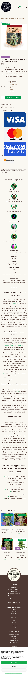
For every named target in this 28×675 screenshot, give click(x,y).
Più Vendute (14, 637)
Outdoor (23, 252)
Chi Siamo (14, 587)
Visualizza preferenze (14, 670)
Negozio (6, 18)
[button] (26, 648)
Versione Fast (14, 613)
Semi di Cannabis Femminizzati (18, 171)
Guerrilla (13, 252)
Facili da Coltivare (18, 169)
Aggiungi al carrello (13, 97)
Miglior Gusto (14, 639)
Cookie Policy (8, 673)
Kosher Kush (16, 303)
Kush (17, 392)
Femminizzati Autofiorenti (14, 608)
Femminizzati (14, 606)
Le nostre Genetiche (15, 589)
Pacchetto (3, 87)
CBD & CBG (14, 611)
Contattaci (14, 591)
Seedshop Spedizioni (15, 595)
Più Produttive (7, 171)
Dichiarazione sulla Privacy (16, 673)
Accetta (14, 663)
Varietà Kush (4, 172)
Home (2, 18)
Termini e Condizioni (15, 593)
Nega (14, 666)
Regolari (14, 610)
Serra (14, 254)
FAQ (15, 597)
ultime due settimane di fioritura (14, 346)
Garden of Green (10, 169)
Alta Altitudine (6, 252)
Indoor (18, 252)
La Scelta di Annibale (14, 635)
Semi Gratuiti (14, 599)
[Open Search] (22, 7)
